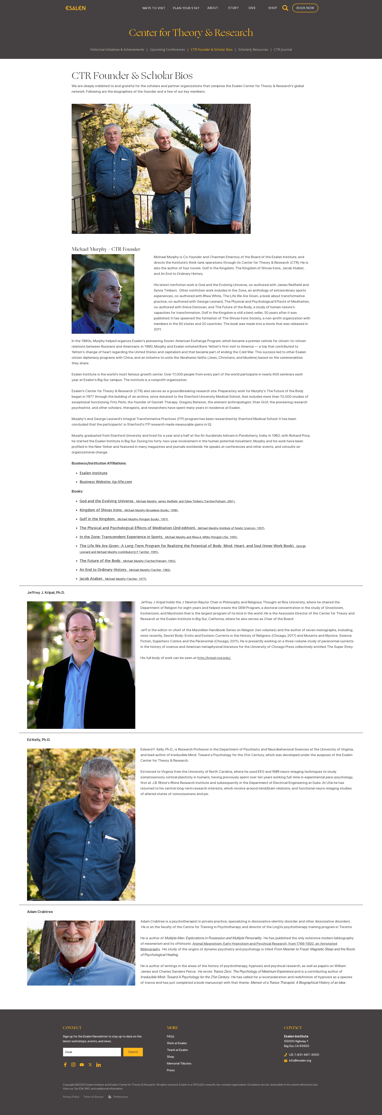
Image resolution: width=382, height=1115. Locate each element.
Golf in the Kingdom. (124, 518)
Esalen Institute (93, 472)
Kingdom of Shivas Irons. (129, 509)
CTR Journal (283, 49)
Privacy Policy (71, 1096)
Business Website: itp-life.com (106, 481)
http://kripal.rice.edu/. (214, 658)
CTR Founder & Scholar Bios (212, 49)
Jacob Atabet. (113, 578)
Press (171, 1070)
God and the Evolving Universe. (157, 501)
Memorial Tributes (179, 1063)
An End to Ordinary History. (125, 569)
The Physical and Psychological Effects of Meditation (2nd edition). (172, 527)
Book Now (305, 8)
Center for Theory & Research (191, 33)
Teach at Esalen (177, 1050)
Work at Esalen (177, 1043)
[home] (75, 8)
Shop (170, 1057)
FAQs (170, 1036)
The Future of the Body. (128, 560)
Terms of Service (93, 1096)
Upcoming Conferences (167, 49)
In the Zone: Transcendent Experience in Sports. (159, 536)
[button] (153, 8)
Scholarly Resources (253, 49)
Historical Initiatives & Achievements (117, 49)
